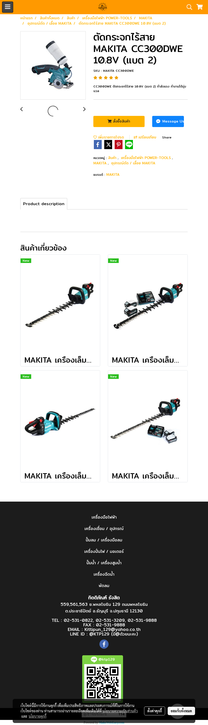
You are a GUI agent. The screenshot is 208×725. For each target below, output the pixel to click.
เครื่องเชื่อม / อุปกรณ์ (104, 528)
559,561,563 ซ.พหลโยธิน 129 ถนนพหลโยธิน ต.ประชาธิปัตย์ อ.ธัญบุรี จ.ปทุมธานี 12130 (104, 607)
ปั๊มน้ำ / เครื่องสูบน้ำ (104, 563)
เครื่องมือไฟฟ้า (104, 517)
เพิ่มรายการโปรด (110, 137)
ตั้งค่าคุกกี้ (154, 711)
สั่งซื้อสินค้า (121, 121)
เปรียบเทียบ (146, 137)
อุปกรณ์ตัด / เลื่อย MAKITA (133, 163)
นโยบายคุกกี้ (37, 716)
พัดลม (104, 585)
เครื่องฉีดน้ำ (104, 574)
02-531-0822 (78, 620)
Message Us (172, 121)
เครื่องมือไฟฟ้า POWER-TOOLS (146, 158)
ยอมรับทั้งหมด (181, 711)
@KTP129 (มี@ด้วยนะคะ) (113, 633)
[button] (188, 7)
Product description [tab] (43, 204)
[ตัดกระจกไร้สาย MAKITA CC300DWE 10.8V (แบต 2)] (53, 65)
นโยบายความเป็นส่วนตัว (120, 711)
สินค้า (113, 158)
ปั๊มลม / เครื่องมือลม (104, 540)
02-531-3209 (110, 620)
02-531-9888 (142, 620)
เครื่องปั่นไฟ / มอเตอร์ (104, 551)
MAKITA (100, 163)
